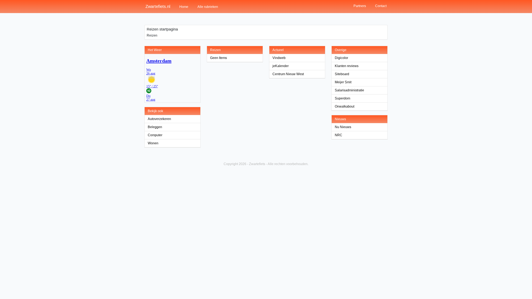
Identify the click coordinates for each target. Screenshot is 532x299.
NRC (338, 135)
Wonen (153, 143)
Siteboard (342, 74)
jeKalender (280, 66)
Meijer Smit (343, 82)
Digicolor (341, 58)
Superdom (342, 98)
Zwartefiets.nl (157, 6)
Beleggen (155, 127)
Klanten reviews (346, 66)
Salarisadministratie (349, 90)
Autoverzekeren (159, 119)
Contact (381, 6)
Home (183, 7)
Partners (359, 6)
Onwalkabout (344, 106)
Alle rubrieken (207, 7)
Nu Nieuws (343, 127)
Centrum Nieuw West (288, 74)
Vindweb (279, 58)
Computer (155, 135)
